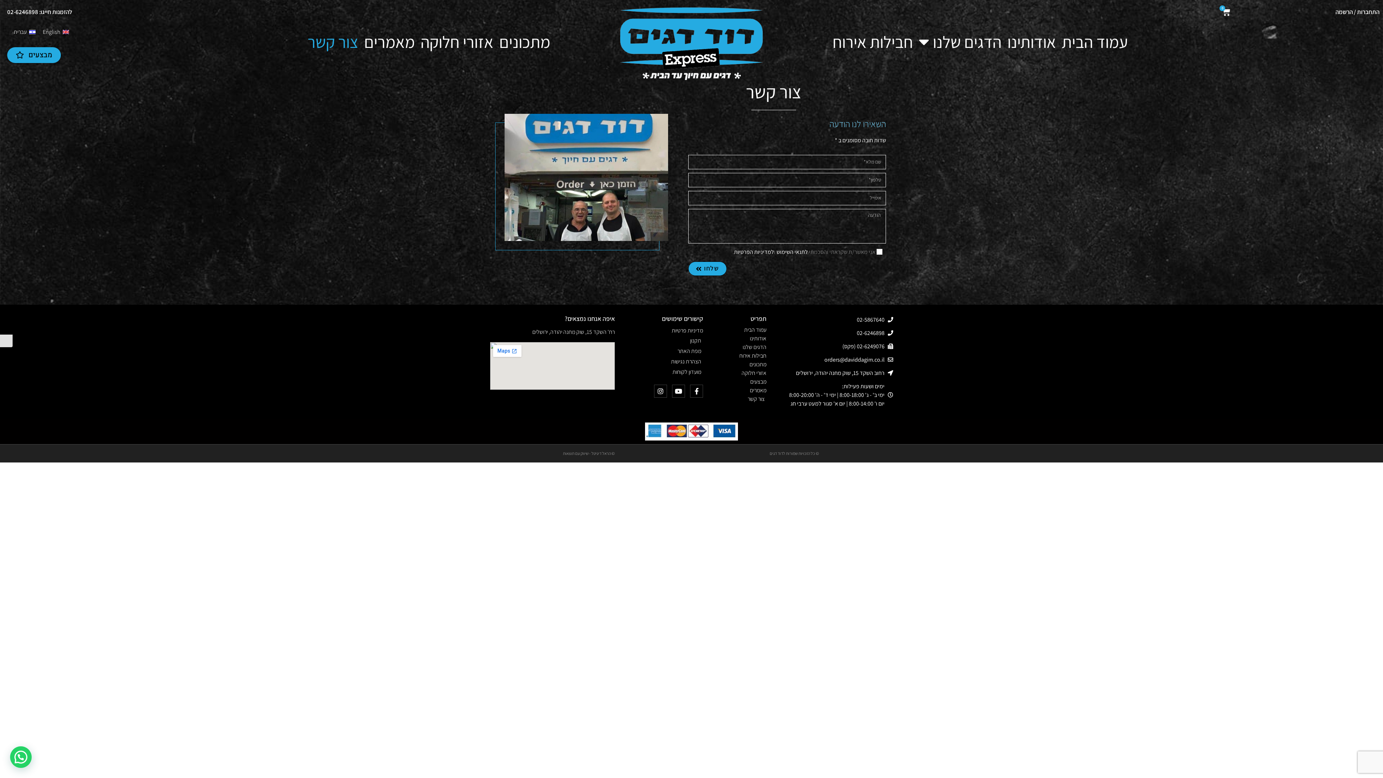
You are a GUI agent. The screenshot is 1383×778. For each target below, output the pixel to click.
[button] (21, 757)
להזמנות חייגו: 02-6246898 (39, 12)
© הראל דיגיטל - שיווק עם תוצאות (589, 453)
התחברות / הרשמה (1357, 12)
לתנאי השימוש (792, 252)
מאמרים (389, 41)
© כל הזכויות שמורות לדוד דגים (794, 453)
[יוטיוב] (678, 391)
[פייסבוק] (696, 391)
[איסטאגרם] (660, 391)
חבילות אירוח (873, 42)
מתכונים (524, 41)
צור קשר (333, 41)
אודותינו (1031, 42)
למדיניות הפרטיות (754, 252)
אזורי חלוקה (457, 41)
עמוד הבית (1095, 42)
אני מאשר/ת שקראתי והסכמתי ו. (804, 252)
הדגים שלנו (967, 42)
